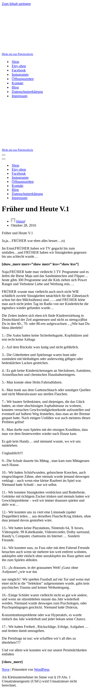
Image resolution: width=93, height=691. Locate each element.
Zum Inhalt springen (16, 4)
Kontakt (17, 83)
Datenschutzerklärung (27, 92)
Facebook (19, 70)
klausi (20, 221)
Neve (5, 669)
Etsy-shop (19, 66)
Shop (15, 62)
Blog (15, 87)
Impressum (19, 96)
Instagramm (20, 74)
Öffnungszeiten (23, 79)
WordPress (41, 669)
